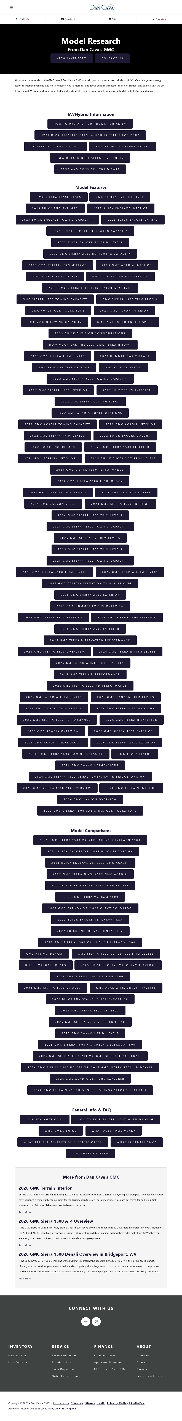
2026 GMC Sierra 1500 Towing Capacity (66, 754)
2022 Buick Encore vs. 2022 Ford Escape (90, 885)
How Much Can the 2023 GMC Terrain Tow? (90, 344)
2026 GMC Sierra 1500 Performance (57, 719)
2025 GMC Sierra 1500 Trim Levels (90, 549)
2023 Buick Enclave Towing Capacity (57, 219)
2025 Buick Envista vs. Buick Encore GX (90, 999)
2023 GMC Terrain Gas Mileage (57, 265)
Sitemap (77, 1403)
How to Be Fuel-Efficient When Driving (116, 1119)
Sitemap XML (95, 1403)
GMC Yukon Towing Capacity (55, 322)
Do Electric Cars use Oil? (55, 146)
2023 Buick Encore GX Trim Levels (90, 242)
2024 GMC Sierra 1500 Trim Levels (90, 515)
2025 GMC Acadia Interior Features (90, 663)
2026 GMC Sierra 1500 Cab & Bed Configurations (90, 810)
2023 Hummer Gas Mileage (125, 356)
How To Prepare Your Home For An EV (90, 123)
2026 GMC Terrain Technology (126, 708)
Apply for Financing (108, 1362)
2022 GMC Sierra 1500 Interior (58, 390)
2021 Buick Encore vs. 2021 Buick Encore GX (90, 851)
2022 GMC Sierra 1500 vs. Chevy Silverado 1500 (90, 942)
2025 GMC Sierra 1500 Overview (54, 651)
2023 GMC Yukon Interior (124, 310)
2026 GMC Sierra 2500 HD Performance (90, 685)
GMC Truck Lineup (135, 754)
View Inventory (71, 58)
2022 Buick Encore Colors (125, 435)
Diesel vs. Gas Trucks (45, 965)
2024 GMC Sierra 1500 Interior (120, 503)
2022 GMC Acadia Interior (131, 424)
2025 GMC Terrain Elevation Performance (90, 640)
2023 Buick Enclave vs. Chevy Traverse (118, 965)
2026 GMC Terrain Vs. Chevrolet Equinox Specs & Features (90, 1090)
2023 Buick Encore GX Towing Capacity (90, 231)
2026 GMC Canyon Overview (90, 799)
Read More (25, 1212)
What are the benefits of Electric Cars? (63, 1142)
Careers (142, 1369)
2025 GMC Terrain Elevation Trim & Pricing (90, 583)
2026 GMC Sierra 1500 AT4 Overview (57, 788)
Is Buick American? (45, 1119)
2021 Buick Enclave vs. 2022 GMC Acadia (90, 862)
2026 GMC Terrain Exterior (131, 719)
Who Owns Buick (61, 1130)
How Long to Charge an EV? (122, 146)
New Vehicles (17, 1355)
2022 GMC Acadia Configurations (90, 413)
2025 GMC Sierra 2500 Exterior (90, 594)
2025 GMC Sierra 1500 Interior (127, 617)
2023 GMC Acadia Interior (127, 265)
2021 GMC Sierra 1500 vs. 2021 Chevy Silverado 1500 (90, 840)
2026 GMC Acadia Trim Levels (54, 697)
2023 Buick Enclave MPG (55, 208)
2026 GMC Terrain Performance (90, 674)
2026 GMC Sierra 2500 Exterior (126, 742)
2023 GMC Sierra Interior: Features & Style (90, 287)
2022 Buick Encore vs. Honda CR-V (90, 931)
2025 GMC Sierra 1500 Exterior (53, 617)
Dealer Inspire (65, 1408)
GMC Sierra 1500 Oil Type (120, 197)
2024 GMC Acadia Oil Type (126, 492)
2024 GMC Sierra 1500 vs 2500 (52, 987)
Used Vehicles (18, 1362)
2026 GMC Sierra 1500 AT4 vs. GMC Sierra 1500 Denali (90, 1056)
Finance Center (104, 1355)
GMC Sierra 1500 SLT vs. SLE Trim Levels (116, 953)
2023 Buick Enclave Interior (120, 208)
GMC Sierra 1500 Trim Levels (130, 299)
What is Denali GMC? (136, 1142)
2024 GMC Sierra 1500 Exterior (120, 447)
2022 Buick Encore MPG (53, 447)
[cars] (85, 1321)
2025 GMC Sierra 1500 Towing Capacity (90, 560)
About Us (143, 1355)
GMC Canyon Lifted (123, 367)
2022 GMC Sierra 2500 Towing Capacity (90, 378)
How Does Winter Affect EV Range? (90, 157)
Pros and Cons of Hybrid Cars (90, 169)
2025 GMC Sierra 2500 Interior (90, 628)
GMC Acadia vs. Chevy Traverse (126, 987)
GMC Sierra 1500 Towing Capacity (55, 299)
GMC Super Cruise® (90, 1153)
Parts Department (64, 1369)
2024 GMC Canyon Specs (53, 503)
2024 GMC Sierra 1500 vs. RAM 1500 (90, 976)
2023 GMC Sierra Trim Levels (57, 356)
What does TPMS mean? (113, 1130)
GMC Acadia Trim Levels (55, 276)
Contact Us (112, 58)
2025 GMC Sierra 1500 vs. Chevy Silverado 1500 (90, 1044)
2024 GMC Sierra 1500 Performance (90, 469)
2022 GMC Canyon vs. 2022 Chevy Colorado (90, 908)
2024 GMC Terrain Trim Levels (57, 492)
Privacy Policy (118, 1403)
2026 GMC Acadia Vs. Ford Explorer (90, 1078)
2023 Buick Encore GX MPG (133, 219)
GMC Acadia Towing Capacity (120, 276)
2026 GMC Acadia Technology (53, 742)
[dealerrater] (96, 1321)
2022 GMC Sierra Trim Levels (57, 435)
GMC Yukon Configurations (58, 310)
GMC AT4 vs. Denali (44, 953)
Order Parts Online (65, 1376)
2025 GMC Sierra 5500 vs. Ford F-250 (90, 1022)
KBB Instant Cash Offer (110, 1369)
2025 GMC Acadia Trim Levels (130, 572)
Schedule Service (64, 1362)
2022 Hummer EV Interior (127, 390)
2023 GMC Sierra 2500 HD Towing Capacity (90, 253)
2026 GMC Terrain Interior (131, 788)
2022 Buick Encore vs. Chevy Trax (90, 919)
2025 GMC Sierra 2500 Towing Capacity (90, 526)
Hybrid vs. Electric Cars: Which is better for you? (90, 135)
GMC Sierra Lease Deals (58, 197)
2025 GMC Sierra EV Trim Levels (90, 538)
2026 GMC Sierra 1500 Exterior (123, 731)
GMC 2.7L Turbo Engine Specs (125, 322)
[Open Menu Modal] (11, 7)
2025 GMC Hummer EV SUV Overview (90, 606)
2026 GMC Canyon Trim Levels (125, 697)
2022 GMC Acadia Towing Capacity (57, 424)
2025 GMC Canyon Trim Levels (90, 1033)
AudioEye (137, 1403)
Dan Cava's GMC (40, 1403)
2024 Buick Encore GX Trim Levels (123, 458)
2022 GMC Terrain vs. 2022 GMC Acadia (90, 874)
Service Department (66, 1355)
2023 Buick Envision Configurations (90, 333)
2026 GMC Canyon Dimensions (90, 765)
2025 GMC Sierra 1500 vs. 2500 (90, 1010)
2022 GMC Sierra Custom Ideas (90, 401)
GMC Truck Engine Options (64, 367)
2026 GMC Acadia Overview (53, 731)
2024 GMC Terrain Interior (50, 458)
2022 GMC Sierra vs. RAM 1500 (90, 896)
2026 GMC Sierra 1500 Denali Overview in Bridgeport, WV (90, 776)
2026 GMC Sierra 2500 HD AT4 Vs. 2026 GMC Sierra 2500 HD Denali (90, 1067)
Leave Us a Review (150, 1376)
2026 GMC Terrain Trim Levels (127, 651)
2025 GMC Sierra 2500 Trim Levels (54, 572)
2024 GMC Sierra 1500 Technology (90, 481)
